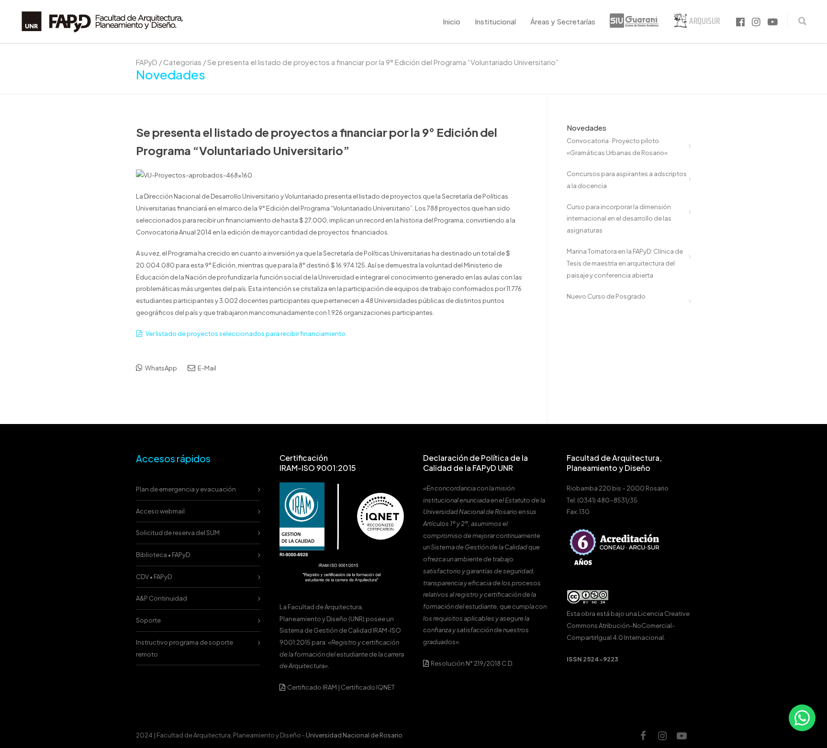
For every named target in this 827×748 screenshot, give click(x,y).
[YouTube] (681, 735)
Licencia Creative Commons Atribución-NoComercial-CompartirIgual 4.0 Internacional (628, 625)
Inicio (451, 21)
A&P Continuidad (161, 598)
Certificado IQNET (368, 687)
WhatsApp (160, 368)
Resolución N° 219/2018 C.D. (472, 663)
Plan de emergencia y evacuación (186, 489)
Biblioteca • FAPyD (163, 554)
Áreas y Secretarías (562, 21)
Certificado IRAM (312, 687)
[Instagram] (662, 735)
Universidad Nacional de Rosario (354, 735)
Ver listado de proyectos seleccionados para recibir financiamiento (245, 333)
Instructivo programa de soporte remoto (184, 648)
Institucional (495, 21)
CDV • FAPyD (154, 577)
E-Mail (206, 368)
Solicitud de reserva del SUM (178, 532)
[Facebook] (643, 735)
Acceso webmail (160, 511)
